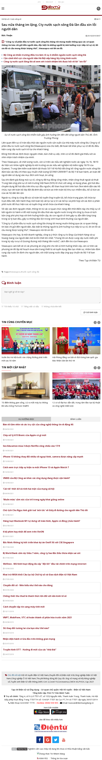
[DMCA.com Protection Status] (19, 748)
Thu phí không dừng (45, 678)
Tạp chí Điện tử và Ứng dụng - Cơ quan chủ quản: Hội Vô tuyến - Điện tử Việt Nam (51, 689)
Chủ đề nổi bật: (14, 675)
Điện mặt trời (68, 675)
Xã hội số (5, 19)
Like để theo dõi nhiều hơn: (51, 719)
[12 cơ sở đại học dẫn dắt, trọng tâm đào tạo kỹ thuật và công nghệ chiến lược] (76, 390)
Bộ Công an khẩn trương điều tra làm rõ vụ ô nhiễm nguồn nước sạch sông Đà (45, 54)
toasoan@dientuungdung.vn (81, 702)
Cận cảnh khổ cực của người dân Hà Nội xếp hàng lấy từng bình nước (40, 58)
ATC (39, 2)
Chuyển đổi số (55, 675)
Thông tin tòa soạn (59, 758)
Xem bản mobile (51, 707)
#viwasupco (14, 271)
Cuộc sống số (15, 19)
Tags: (6, 271)
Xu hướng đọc (26, 419)
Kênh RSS (43, 758)
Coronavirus (63, 681)
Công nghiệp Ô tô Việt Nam (23, 678)
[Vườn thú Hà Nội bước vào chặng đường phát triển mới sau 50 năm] (26, 344)
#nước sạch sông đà (30, 271)
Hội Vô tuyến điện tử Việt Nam (34, 675)
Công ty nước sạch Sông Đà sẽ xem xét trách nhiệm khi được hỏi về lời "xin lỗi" (45, 61)
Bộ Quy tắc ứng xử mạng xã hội (69, 678)
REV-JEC (61, 2)
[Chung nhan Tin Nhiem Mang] (51, 753)
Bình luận (75, 419)
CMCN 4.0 (73, 681)
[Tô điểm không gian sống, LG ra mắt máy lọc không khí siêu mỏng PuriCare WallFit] (26, 390)
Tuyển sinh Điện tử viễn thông (24, 681)
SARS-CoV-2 (43, 681)
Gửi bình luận (92, 312)
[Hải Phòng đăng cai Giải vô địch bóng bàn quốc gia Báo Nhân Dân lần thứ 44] (76, 344)
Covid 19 (54, 681)
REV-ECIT (49, 2)
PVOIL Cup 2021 (86, 681)
